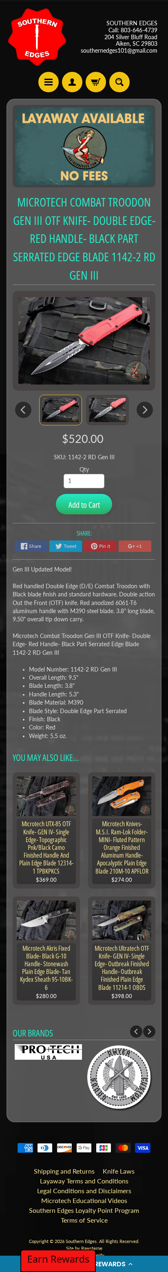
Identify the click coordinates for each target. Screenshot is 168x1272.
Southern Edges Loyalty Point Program (84, 1210)
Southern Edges (81, 1241)
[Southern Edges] (37, 37)
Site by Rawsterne (84, 1248)
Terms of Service (84, 1220)
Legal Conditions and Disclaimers (84, 1190)
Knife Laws (119, 1171)
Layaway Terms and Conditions (84, 1181)
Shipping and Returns (64, 1171)
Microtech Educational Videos (84, 1200)
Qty (84, 469)
